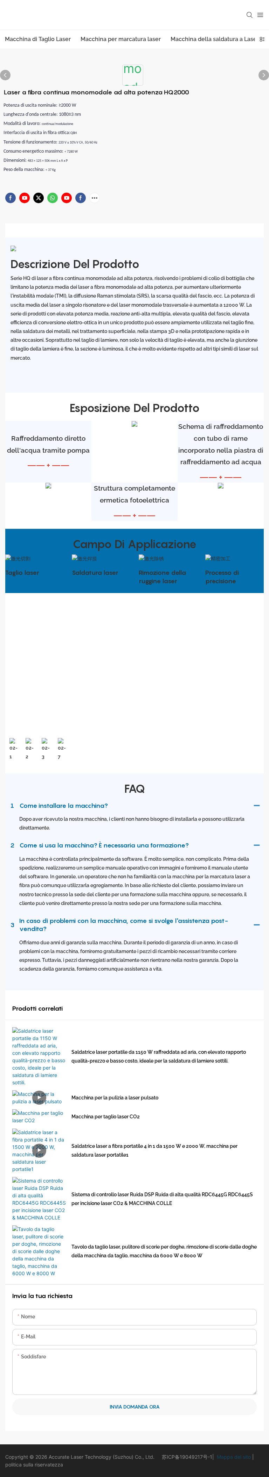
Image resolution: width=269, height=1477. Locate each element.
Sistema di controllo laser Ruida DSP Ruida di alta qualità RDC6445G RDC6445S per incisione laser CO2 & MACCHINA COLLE (162, 1199)
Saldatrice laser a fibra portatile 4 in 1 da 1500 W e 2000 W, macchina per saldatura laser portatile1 (154, 1150)
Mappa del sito (233, 1457)
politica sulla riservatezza (34, 1465)
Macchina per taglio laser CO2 (105, 1116)
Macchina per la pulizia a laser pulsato (114, 1097)
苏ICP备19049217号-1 (187, 1457)
